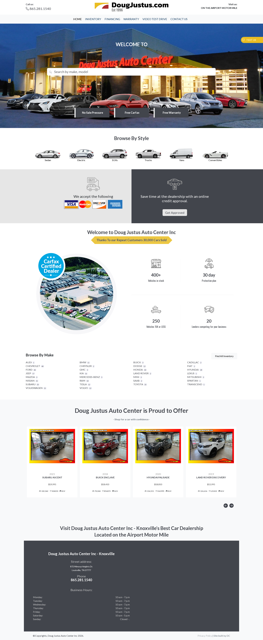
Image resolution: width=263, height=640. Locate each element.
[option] (52, 462)
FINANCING (112, 19)
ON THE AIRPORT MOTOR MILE (219, 7)
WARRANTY (131, 19)
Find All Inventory (224, 356)
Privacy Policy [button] (205, 635)
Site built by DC (222, 635)
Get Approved (174, 212)
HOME (77, 19)
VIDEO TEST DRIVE (154, 19)
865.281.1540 (40, 9)
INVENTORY (93, 19)
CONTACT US (178, 19)
